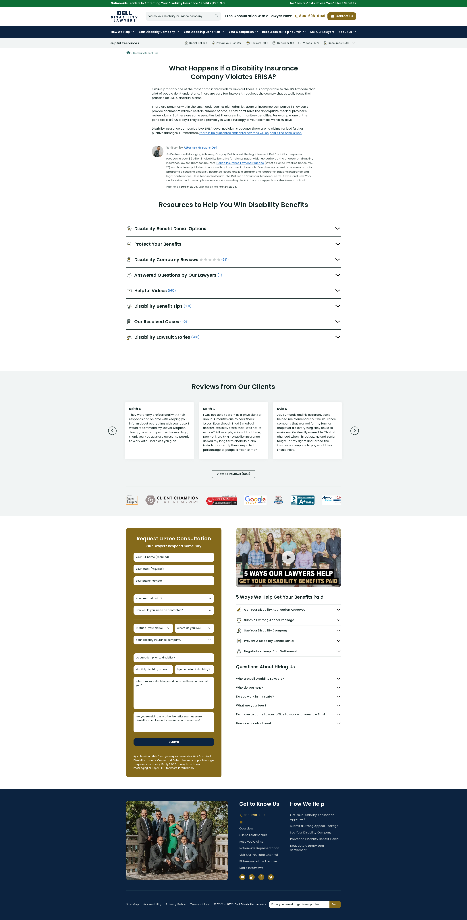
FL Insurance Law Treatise (258, 861)
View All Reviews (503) (233, 474)
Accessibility (152, 904)
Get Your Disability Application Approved (312, 817)
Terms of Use (200, 904)
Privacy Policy (176, 904)
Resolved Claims (251, 842)
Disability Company (156, 32)
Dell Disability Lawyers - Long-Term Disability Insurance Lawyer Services (124, 16)
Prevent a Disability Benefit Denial (314, 839)
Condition (202, 32)
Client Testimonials (253, 835)
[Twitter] (271, 877)
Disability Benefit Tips (145, 53)
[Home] (128, 53)
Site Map (132, 904)
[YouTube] (242, 877)
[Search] (216, 16)
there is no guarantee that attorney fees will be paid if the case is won (250, 133)
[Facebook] (261, 877)
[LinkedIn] (252, 877)
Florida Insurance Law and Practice (240, 163)
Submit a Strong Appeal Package (314, 826)
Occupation (241, 32)
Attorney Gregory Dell (200, 147)
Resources (282, 32)
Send (335, 904)
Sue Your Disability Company (310, 832)
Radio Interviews (251, 868)
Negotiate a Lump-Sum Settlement (307, 848)
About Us (345, 32)
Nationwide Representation (259, 848)
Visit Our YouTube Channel (258, 855)
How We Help (120, 32)
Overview (246, 828)
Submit (174, 742)
